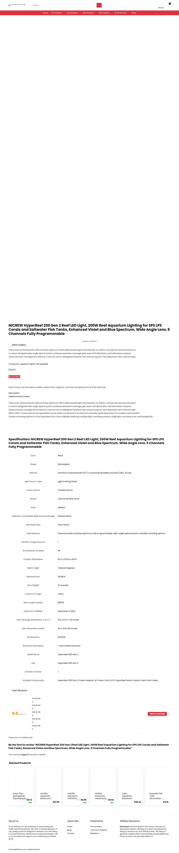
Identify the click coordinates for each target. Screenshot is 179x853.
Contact (70, 833)
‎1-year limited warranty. (69, 645)
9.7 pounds (63, 585)
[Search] (99, 5)
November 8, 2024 (66, 611)
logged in (25, 754)
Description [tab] (14, 393)
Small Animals (120, 13)
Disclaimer (94, 833)
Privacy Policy (96, 826)
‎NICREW (61, 576)
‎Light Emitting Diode (67, 481)
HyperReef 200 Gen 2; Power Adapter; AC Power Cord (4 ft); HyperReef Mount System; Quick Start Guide (108, 680)
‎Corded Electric (65, 490)
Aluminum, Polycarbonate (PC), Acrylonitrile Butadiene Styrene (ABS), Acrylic (95, 472)
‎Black (60, 455)
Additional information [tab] (19, 396)
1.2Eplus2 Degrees (66, 568)
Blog (69, 830)
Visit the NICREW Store (68, 498)
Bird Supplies (88, 13)
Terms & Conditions (98, 830)
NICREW (61, 637)
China (60, 593)
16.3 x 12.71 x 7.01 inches (68, 619)
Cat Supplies (56, 13)
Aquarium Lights (27, 364)
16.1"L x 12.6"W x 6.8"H (67, 559)
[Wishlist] (161, 5)
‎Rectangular (64, 464)
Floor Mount (63, 524)
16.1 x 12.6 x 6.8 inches (67, 628)
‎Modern (61, 507)
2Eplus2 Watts (64, 516)
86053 (61, 602)
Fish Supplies (104, 13)
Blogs (134, 13)
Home (45, 13)
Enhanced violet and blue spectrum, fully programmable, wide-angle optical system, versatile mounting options (111, 533)
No (59, 550)
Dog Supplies (72, 13)
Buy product (14, 376)
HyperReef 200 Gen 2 (68, 654)
